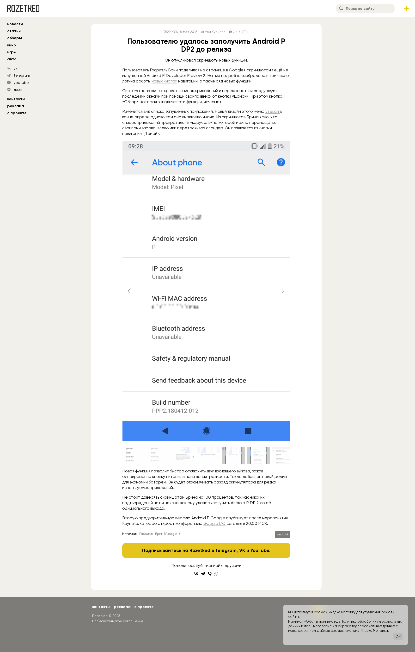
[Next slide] (283, 291)
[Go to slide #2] (158, 455)
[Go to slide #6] (258, 455)
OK (398, 637)
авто (12, 59)
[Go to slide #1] (133, 455)
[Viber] (210, 574)
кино (11, 45)
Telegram (226, 550)
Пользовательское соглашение (117, 621)
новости (15, 24)
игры (12, 52)
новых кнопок (164, 81)
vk (16, 68)
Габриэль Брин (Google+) (159, 534)
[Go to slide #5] (233, 455)
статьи (14, 31)
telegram (22, 75)
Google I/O (214, 523)
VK (242, 550)
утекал (272, 111)
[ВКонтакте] (196, 574)
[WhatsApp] (216, 574)
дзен (18, 89)
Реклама (15, 106)
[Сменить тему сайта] (406, 8)
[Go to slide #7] (283, 455)
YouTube (259, 550)
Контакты (16, 99)
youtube (21, 82)
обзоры (14, 38)
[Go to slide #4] (208, 455)
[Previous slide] (130, 291)
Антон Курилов (213, 32)
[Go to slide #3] (183, 455)
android (282, 534)
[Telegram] (203, 574)
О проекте (17, 113)
